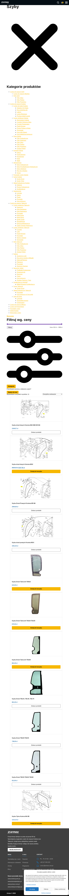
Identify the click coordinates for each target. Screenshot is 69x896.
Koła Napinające (22, 211)
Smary (19, 173)
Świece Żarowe (21, 237)
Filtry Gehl (16, 96)
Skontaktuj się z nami (14, 859)
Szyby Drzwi (20, 179)
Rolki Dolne (20, 215)
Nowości (25, 859)
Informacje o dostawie (14, 862)
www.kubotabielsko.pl (15, 881)
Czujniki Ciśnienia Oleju (24, 122)
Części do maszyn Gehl (17, 91)
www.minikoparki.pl (14, 878)
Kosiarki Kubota (18, 150)
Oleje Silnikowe (21, 169)
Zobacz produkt (36, 432)
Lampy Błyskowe (22, 114)
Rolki (18, 158)
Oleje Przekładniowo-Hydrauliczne (27, 167)
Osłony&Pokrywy (22, 260)
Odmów (46, 889)
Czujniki (19, 229)
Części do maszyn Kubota (18, 104)
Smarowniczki (21, 272)
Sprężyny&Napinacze (23, 223)
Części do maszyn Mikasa (18, 304)
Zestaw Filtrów (21, 148)
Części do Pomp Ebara (17, 306)
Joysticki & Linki (21, 256)
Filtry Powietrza (21, 102)
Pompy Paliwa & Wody (24, 128)
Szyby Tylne (20, 181)
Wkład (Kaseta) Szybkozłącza (26, 284)
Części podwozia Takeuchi (21, 205)
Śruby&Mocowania (22, 300)
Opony (19, 195)
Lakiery (19, 112)
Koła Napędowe (22, 209)
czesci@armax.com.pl (46, 865)
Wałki (18, 160)
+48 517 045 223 (45, 862)
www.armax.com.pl (14, 884)
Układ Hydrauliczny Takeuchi (22, 290)
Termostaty (20, 130)
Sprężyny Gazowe (22, 266)
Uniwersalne (20, 302)
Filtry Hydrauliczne (22, 138)
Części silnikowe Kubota (20, 118)
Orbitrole (19, 185)
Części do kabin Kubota (20, 106)
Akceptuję (32, 889)
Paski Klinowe (21, 126)
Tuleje (19, 276)
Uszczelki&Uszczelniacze (24, 134)
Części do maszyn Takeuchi (18, 203)
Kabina (15, 254)
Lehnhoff (19, 298)
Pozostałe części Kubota (20, 175)
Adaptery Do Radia (22, 108)
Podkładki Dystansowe (24, 270)
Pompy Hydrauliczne (23, 187)
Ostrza (19, 152)
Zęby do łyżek (17, 296)
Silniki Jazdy (20, 219)
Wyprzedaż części (15, 312)
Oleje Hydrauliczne (22, 164)
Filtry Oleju (20, 98)
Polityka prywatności (46, 893)
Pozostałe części (15, 308)
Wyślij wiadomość (15, 849)
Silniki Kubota (14, 310)
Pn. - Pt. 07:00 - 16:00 (46, 859)
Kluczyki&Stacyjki (22, 110)
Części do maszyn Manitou (21, 94)
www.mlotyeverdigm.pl (15, 887)
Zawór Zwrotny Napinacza (25, 225)
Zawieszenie (17, 191)
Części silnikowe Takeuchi (21, 227)
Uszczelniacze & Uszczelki (25, 294)
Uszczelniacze (21, 201)
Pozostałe (20, 213)
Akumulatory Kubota (23, 120)
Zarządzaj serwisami (31, 884)
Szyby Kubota (17, 177)
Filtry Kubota (17, 136)
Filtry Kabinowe (21, 140)
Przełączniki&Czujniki (23, 116)
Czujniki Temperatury (23, 124)
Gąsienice (20, 207)
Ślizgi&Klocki (21, 221)
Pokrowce (20, 262)
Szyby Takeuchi (18, 286)
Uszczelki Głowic (22, 132)
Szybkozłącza (21, 189)
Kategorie (11, 386)
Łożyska (19, 193)
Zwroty (10, 866)
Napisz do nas (12, 392)
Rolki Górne (20, 217)
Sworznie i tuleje (18, 268)
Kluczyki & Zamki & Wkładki (25, 258)
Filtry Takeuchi (17, 242)
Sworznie (19, 274)
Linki (18, 231)
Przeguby (20, 199)
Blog (9, 869)
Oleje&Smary (17, 162)
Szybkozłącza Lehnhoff (20, 282)
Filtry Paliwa (20, 100)
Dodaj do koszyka (36, 471)
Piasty (19, 197)
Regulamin (25, 866)
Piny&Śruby (20, 156)
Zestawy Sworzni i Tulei (24, 280)
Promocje (25, 862)
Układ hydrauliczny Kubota (21, 183)
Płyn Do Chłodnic (22, 171)
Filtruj (10, 327)
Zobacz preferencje (60, 889)
